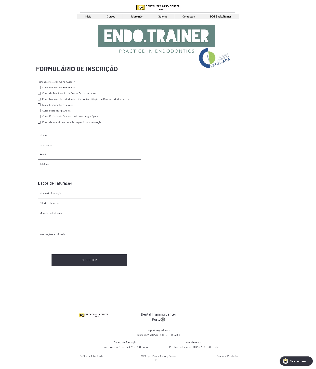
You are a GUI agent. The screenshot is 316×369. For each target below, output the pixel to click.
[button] (111, 16)
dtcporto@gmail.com (158, 330)
